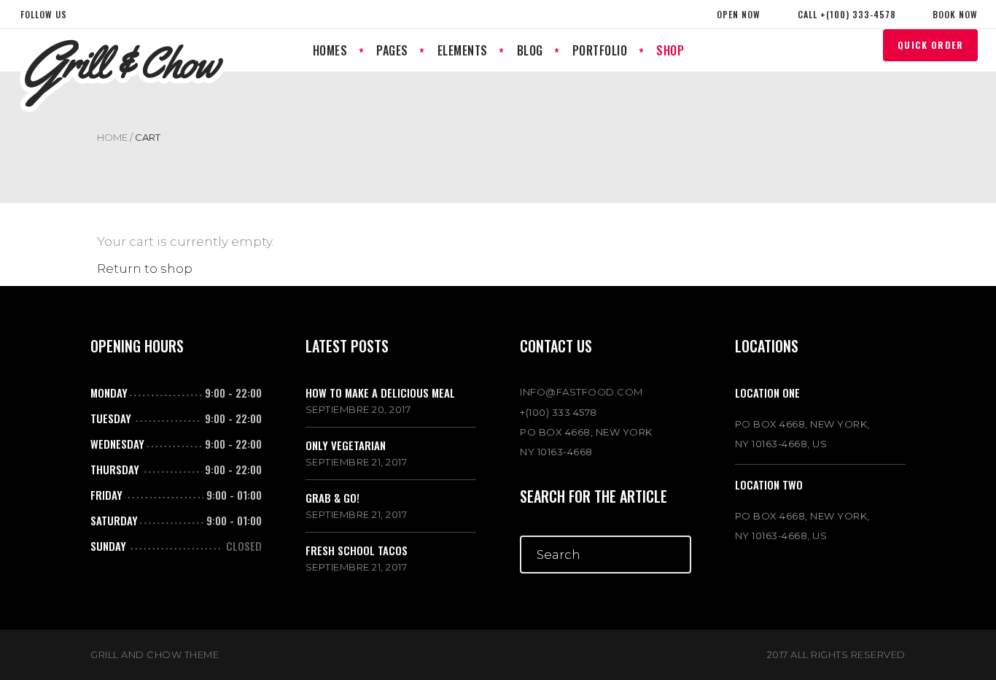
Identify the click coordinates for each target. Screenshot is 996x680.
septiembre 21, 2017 (357, 462)
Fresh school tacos (357, 550)
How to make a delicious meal (380, 393)
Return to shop (144, 268)
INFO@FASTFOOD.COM (581, 392)
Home (112, 137)
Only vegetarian (346, 445)
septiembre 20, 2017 (358, 409)
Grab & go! (332, 498)
